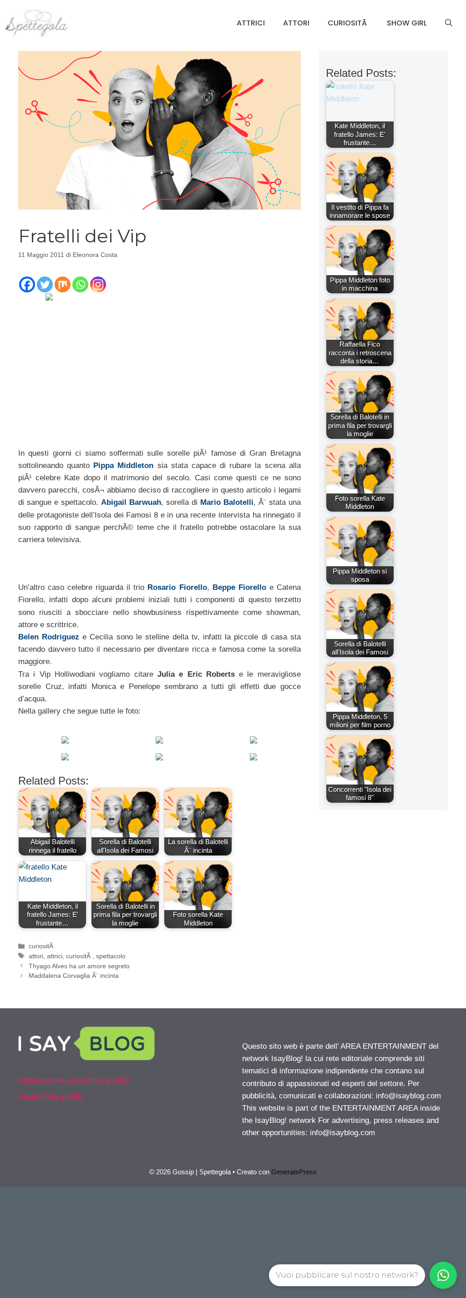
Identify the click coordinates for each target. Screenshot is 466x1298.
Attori (296, 23)
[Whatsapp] (80, 284)
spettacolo (111, 956)
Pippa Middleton (123, 465)
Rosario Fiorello (177, 587)
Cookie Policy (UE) (50, 1096)
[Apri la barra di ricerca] (448, 23)
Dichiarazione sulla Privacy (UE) (73, 1080)
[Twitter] (45, 284)
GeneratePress (294, 1172)
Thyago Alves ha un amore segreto (79, 966)
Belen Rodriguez (48, 637)
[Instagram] (98, 284)
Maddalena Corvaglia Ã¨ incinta (74, 975)
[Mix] (63, 284)
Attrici (251, 23)
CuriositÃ (348, 23)
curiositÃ (42, 946)
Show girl (407, 23)
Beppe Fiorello (239, 587)
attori (36, 956)
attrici (54, 956)
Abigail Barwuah (131, 502)
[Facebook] (27, 284)
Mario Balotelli (226, 502)
